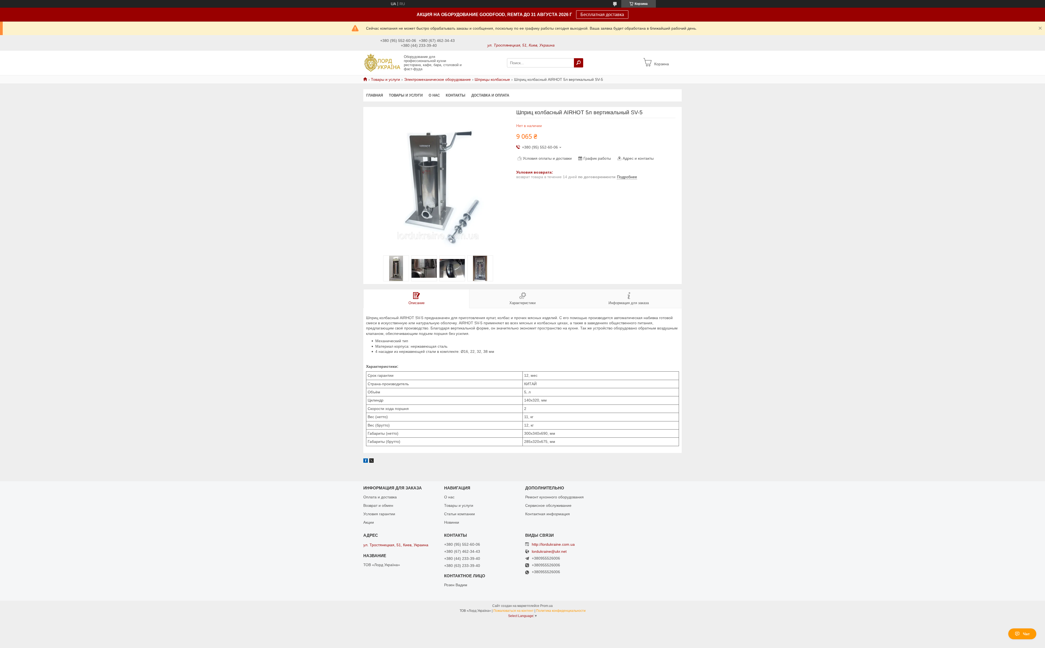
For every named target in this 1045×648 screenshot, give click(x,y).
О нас (434, 95)
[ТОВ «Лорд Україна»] (382, 62)
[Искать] (578, 62)
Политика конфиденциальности (561, 611)
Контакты (455, 95)
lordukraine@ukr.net (549, 552)
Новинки (451, 522)
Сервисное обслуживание (548, 505)
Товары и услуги (385, 79)
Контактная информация (547, 514)
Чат (1026, 634)
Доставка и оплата (490, 95)
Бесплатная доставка (602, 14)
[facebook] (365, 461)
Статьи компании (459, 514)
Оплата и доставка (380, 497)
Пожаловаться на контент (513, 611)
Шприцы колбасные (492, 79)
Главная (374, 95)
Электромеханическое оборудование (437, 79)
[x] (371, 461)
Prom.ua (546, 606)
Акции (368, 522)
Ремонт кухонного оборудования (554, 497)
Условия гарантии (379, 514)
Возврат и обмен (378, 505)
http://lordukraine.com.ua (553, 544)
